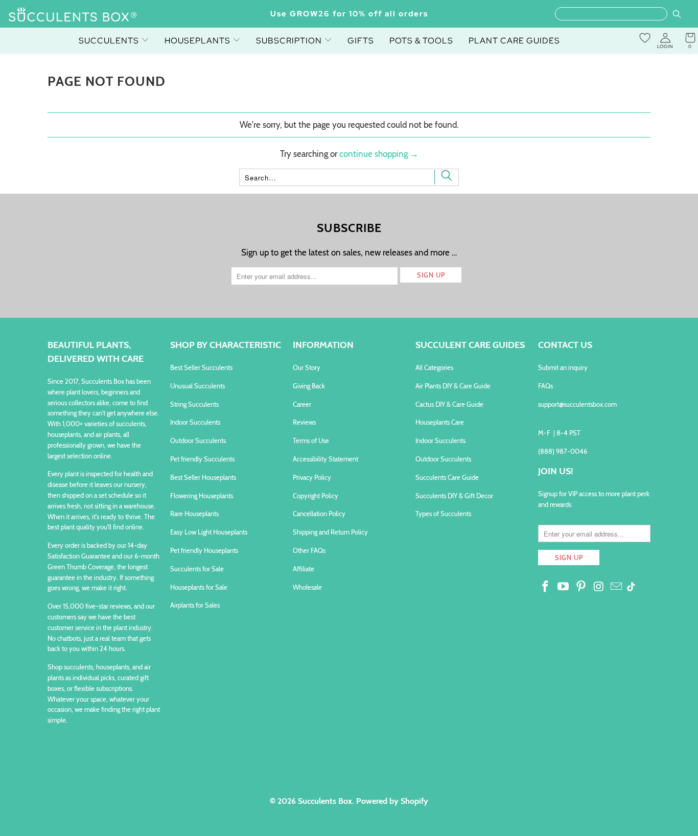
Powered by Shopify (392, 801)
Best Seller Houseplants (203, 477)
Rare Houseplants (194, 513)
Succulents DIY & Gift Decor (454, 496)
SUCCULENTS (110, 40)
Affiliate (303, 569)
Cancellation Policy (319, 513)
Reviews (304, 422)
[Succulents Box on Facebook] (545, 587)
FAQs (545, 386)
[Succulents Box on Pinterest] (581, 587)
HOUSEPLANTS (198, 40)
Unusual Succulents (197, 386)
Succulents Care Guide (447, 477)
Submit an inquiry (563, 367)
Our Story (306, 367)
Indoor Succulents (195, 422)
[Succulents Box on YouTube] (563, 587)
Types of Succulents (443, 513)
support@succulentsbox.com (577, 404)
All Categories (434, 367)
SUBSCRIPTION (290, 40)
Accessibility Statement (325, 459)
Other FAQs (309, 550)
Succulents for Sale (197, 569)
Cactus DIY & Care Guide (449, 404)
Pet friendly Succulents (202, 459)
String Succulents (194, 404)
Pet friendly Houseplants (204, 550)
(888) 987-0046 (562, 451)
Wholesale (307, 587)
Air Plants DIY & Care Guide (453, 386)
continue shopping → (378, 154)
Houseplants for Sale (198, 587)
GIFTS (360, 40)
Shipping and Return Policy (330, 532)
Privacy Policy (312, 477)
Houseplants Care (439, 422)
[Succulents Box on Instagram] (599, 587)
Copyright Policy (315, 496)
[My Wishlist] (645, 38)
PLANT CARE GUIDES (514, 40)
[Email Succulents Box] (616, 587)
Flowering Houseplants (201, 496)
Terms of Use (311, 440)
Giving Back (309, 386)
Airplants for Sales (195, 605)
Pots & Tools (421, 40)
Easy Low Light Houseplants (208, 532)
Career (302, 404)
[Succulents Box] (73, 15)
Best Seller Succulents (201, 367)
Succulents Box (325, 801)
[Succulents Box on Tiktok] (631, 588)
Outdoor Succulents (198, 440)
